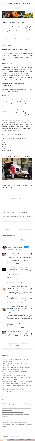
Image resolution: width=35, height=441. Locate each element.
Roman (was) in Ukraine (17, 3)
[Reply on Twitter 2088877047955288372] (7, 327)
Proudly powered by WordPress (10, 436)
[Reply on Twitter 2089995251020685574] (7, 302)
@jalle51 (18, 308)
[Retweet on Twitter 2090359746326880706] (10, 263)
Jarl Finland (10, 308)
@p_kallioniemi (20, 288)
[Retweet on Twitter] (10, 267)
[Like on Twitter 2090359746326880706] (13, 263)
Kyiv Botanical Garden (26, 229)
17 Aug (29, 332)
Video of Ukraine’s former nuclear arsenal (13, 389)
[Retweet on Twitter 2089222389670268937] (10, 345)
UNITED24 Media (12, 269)
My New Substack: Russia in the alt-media (12, 412)
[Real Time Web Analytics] (3, 440)
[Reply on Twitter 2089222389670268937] (7, 345)
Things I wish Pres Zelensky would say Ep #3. (13, 375)
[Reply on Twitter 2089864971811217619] (7, 282)
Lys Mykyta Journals (7, 361)
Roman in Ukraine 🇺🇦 (13, 254)
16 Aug (24, 308)
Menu (17, 8)
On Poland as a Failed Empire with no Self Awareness (15, 359)
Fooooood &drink (19, 216)
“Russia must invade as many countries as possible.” (15, 422)
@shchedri (22, 254)
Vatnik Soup (10, 288)
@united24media (24, 269)
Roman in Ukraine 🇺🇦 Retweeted (19, 267)
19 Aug (8, 271)
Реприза (12, 134)
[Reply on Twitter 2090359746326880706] (7, 263)
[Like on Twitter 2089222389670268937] (13, 345)
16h (28, 254)
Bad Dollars (6, 229)
